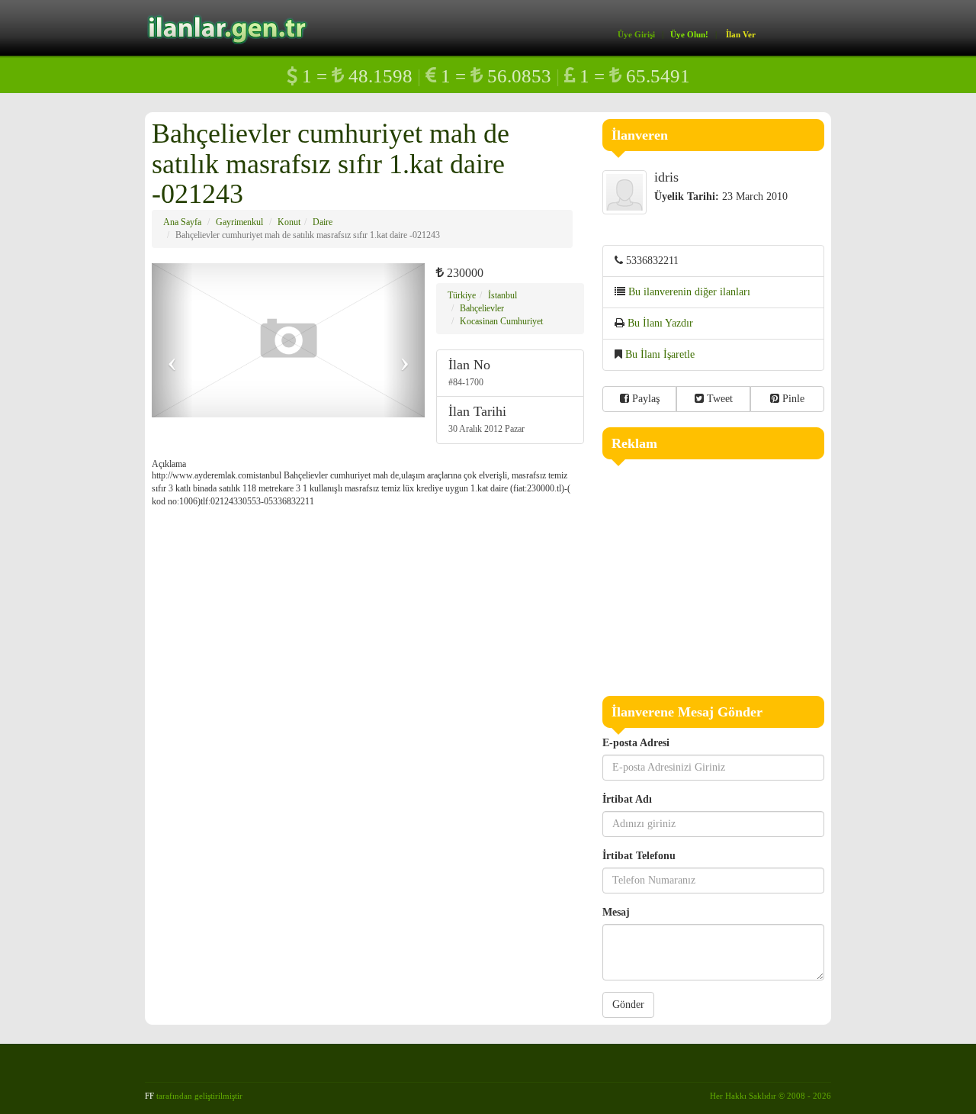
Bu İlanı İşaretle (660, 354)
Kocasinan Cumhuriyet (501, 321)
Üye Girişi (636, 34)
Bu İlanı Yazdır (660, 323)
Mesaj (616, 912)
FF (149, 1095)
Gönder (628, 1004)
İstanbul (502, 295)
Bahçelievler (482, 308)
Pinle (791, 398)
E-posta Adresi (635, 743)
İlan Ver (741, 34)
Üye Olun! (689, 34)
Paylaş (644, 398)
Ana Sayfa (182, 222)
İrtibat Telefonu (639, 855)
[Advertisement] (713, 573)
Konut (289, 222)
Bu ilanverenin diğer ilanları (689, 292)
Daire (322, 222)
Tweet (718, 398)
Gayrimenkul (239, 222)
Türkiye (462, 295)
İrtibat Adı (627, 799)
